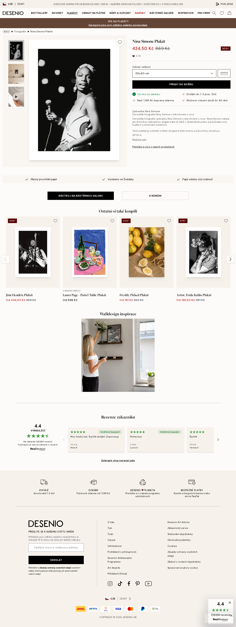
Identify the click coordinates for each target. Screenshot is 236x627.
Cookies (172, 546)
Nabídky (140, 13)
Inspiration (186, 13)
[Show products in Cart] (229, 13)
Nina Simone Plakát (41, 31)
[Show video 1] (16, 97)
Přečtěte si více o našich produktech (153, 146)
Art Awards (114, 567)
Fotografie (20, 31)
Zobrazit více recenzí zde (118, 460)
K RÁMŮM (155, 195)
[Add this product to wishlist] (120, 42)
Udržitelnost (115, 546)
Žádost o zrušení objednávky (184, 561)
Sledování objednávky (180, 534)
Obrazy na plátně (93, 13)
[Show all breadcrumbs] (6, 31)
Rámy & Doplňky (120, 13)
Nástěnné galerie (162, 13)
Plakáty (72, 13)
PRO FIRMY (204, 13)
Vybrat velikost (141, 66)
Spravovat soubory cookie (183, 567)
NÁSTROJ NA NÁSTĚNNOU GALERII (81, 195)
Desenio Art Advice (179, 522)
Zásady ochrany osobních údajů (55, 567)
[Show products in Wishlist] (222, 13)
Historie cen (139, 139)
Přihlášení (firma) (117, 573)
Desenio (128, 617)
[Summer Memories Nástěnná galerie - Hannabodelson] (117, 355)
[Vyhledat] (214, 13)
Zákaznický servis (178, 528)
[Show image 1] (16, 50)
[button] (224, 73)
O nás (111, 522)
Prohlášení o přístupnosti (122, 551)
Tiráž (110, 534)
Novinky (57, 13)
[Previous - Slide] (5, 259)
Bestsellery (39, 13)
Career (112, 540)
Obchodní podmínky (179, 540)
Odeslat (56, 560)
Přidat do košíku (181, 84)
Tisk (110, 528)
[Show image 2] (16, 74)
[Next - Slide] (230, 259)
